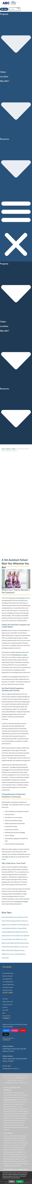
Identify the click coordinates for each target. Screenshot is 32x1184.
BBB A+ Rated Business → (9, 1038)
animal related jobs (10, 935)
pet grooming (19, 924)
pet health (8, 943)
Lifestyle (8, 448)
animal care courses (10, 954)
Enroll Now (5, 999)
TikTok (6, 1034)
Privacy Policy (12, 1080)
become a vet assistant (17, 598)
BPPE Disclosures (21, 1078)
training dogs (13, 921)
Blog (4, 1013)
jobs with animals (10, 950)
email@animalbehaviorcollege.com (11, 1068)
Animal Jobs (21, 935)
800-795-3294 (6, 1066)
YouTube (22, 1030)
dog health (13, 932)
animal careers (9, 924)
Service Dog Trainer (7, 990)
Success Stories (6, 1015)
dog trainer (13, 939)
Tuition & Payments (7, 1004)
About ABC (5, 1010)
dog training (7, 917)
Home (3, 448)
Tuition (3, 72)
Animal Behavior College (19, 655)
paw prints (16, 917)
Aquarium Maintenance (8, 984)
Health (13, 448)
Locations (4, 76)
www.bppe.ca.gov (9, 1099)
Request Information (8, 1001)
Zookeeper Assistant (8, 987)
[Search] (18, 8)
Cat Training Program (8, 981)
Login (5, 9)
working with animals (19, 943)
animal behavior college (16, 928)
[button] (16, 228)
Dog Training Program (8, 973)
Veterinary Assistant (8, 976)
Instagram (14, 1030)
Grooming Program (7, 979)
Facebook (6, 1030)
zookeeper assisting (21, 901)
